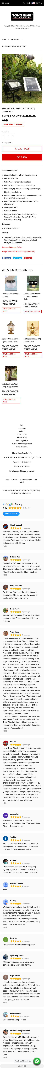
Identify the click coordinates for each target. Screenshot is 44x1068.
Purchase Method (26, 479)
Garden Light (15, 39)
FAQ (22, 425)
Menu (7, 3)
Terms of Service (22, 447)
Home (4, 39)
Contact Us (22, 428)
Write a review (11, 514)
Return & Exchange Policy (12, 247)
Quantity (5, 132)
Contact (21, 482)
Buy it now (22, 157)
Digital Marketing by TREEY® (21, 493)
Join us (22, 431)
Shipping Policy (22, 441)
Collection (14, 479)
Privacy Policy (22, 434)
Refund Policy (22, 437)
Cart (28, 3)
